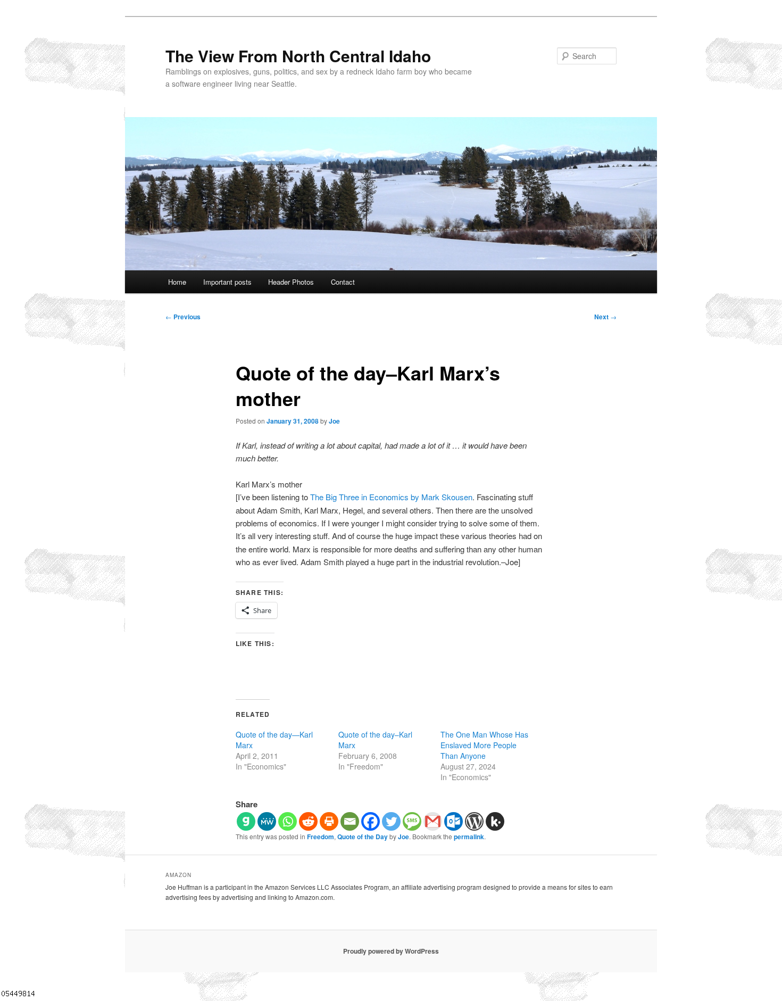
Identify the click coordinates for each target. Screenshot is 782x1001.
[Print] (329, 821)
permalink (469, 836)
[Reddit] (308, 821)
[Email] (349, 821)
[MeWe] (266, 821)
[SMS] (412, 821)
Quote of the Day (362, 836)
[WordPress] (474, 821)
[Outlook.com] (453, 821)
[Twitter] (391, 821)
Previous (183, 316)
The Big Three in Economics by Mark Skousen (391, 496)
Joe (334, 421)
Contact (343, 282)
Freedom (320, 836)
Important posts (227, 282)
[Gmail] (432, 821)
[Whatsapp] (287, 821)
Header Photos (291, 282)
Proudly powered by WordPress (391, 951)
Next (605, 316)
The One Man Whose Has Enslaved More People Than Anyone (484, 745)
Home (177, 282)
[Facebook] (370, 821)
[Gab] (246, 821)
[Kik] (495, 821)
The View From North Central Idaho (298, 55)
